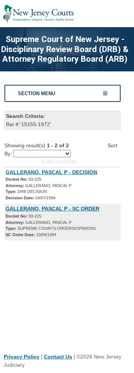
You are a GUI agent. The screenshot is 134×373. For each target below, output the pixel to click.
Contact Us (58, 357)
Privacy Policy (21, 357)
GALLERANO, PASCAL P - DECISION (51, 172)
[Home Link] (38, 13)
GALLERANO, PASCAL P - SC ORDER (52, 209)
